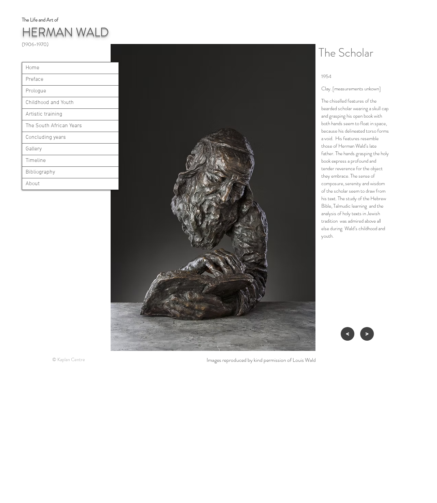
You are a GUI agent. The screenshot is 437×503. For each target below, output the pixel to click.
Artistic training (44, 114)
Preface (34, 79)
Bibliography (40, 172)
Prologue (36, 91)
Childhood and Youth (50, 102)
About (33, 183)
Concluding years (46, 137)
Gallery (34, 149)
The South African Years (54, 125)
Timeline (36, 160)
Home (32, 67)
